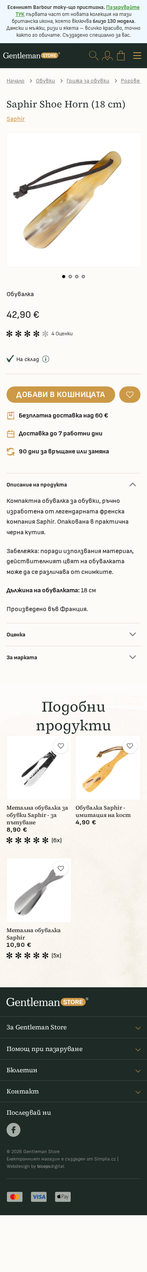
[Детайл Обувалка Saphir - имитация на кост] (108, 767)
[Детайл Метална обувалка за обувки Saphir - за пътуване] (39, 767)
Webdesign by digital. (36, 1166)
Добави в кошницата (60, 394)
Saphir (16, 119)
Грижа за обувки (88, 80)
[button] (63, 276)
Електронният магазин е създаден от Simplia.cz (61, 1159)
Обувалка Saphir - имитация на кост (103, 811)
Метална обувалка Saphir (34, 934)
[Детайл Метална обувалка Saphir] (39, 890)
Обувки (45, 80)
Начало (15, 80)
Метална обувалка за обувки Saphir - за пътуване (37, 815)
